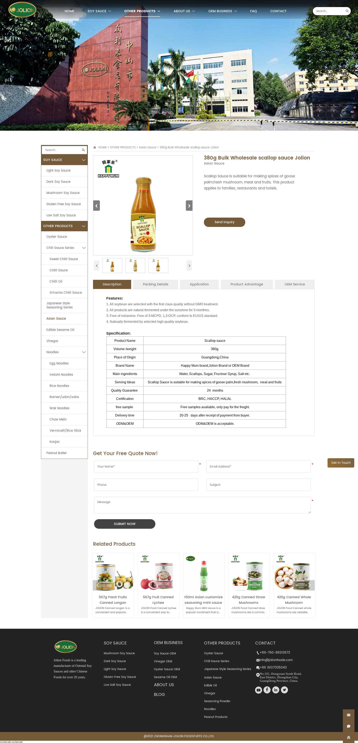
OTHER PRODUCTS (122, 147)
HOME (102, 147)
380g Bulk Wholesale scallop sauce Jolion (189, 147)
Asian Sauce (147, 147)
